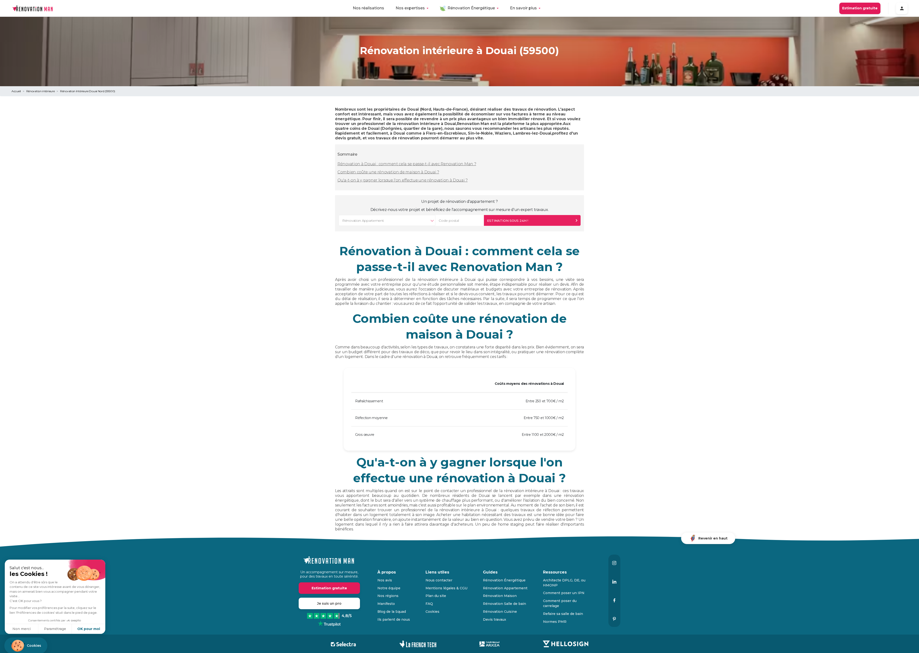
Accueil (16, 91)
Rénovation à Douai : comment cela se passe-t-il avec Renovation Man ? (406, 164)
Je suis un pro (329, 603)
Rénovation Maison (500, 596)
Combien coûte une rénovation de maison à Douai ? (388, 172)
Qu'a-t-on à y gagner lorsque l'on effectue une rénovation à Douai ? (402, 180)
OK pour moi (88, 629)
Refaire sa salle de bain (563, 614)
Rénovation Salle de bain (504, 604)
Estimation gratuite (860, 8)
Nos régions (387, 596)
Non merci (21, 629)
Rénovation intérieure (40, 91)
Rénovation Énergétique (471, 8)
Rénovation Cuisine (500, 611)
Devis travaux (494, 619)
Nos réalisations (368, 8)
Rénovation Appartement (505, 588)
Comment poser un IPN (563, 593)
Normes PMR (554, 621)
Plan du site (436, 596)
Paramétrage (55, 629)
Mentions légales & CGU (446, 588)
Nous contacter (439, 580)
